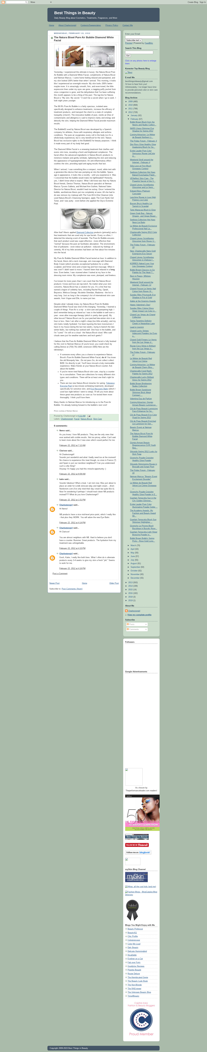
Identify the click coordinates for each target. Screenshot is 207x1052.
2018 (130, 597)
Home (51, 25)
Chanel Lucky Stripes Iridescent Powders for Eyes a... (143, 333)
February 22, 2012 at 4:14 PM (72, 523)
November (135, 574)
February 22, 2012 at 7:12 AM (72, 445)
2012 (130, 112)
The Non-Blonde (135, 985)
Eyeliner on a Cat (135, 959)
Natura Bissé (86, 419)
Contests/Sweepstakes (91, 25)
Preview (128, 43)
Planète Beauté (134, 970)
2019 (130, 600)
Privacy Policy (111, 25)
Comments (134, 629)
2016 (130, 593)
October (134, 571)
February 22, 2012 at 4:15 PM (72, 548)
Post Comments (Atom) (72, 589)
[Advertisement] (137, 719)
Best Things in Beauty (74, 13)
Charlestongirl (67, 419)
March (134, 545)
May (133, 553)
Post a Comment (60, 574)
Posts (131, 624)
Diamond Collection (85, 232)
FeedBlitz (149, 43)
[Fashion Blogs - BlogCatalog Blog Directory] (141, 895)
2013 (130, 582)
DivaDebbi (132, 955)
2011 (130, 109)
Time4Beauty (133, 996)
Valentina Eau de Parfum (141, 399)
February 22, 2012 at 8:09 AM (72, 474)
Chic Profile (133, 936)
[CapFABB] (141, 1036)
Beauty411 (132, 933)
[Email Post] (88, 416)
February (135, 119)
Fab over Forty (134, 962)
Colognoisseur (134, 940)
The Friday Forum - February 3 (143, 141)
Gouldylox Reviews (136, 966)
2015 (130, 590)
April (133, 549)
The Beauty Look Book (138, 981)
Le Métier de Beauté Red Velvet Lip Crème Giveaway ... (143, 485)
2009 (130, 102)
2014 (130, 586)
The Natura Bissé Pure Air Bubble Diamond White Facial (141, 436)
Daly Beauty (133, 947)
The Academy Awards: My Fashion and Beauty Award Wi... (143, 513)
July (133, 560)
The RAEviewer (134, 989)
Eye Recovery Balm (99, 389)
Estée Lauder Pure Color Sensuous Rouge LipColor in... (142, 153)
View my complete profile (139, 615)
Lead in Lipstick (137, 327)
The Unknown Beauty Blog (139, 992)
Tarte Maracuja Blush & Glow (143, 210)
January (134, 115)
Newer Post (54, 583)
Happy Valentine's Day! (140, 305)
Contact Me (128, 25)
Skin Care (97, 419)
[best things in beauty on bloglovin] (138, 854)
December (135, 578)
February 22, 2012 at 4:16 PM (72, 568)
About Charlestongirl (67, 25)
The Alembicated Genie (138, 977)
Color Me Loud (134, 944)
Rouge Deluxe (134, 974)
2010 (130, 105)
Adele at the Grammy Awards (143, 301)
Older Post (114, 583)
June (133, 556)
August (134, 563)
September (136, 567)
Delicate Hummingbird (137, 951)
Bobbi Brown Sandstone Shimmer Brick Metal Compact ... (140, 392)
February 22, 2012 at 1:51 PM (72, 500)
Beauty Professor (135, 929)
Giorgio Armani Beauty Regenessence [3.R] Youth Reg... (143, 445)
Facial (76, 419)
